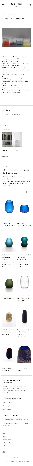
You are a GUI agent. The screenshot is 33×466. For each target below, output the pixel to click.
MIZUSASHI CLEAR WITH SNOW (23, 299)
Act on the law (7, 443)
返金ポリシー (6, 449)
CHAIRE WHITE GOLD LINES (7, 333)
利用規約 (5, 446)
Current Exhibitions (8, 402)
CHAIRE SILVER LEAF (22, 369)
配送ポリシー (6, 452)
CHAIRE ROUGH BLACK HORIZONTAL (22, 334)
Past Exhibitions (7, 409)
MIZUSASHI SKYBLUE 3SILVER (8, 224)
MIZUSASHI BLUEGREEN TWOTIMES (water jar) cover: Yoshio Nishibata (23, 262)
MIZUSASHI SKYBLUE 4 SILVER (24, 224)
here (24, 390)
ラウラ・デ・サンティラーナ (9, 221)
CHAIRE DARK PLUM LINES (7, 369)
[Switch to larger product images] (26, 192)
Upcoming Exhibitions (9, 406)
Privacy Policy (7, 439)
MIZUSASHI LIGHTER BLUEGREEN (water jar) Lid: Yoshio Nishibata (8, 262)
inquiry (5, 436)
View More (5, 157)
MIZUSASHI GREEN (8, 298)
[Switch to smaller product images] (29, 192)
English (15, 457)
